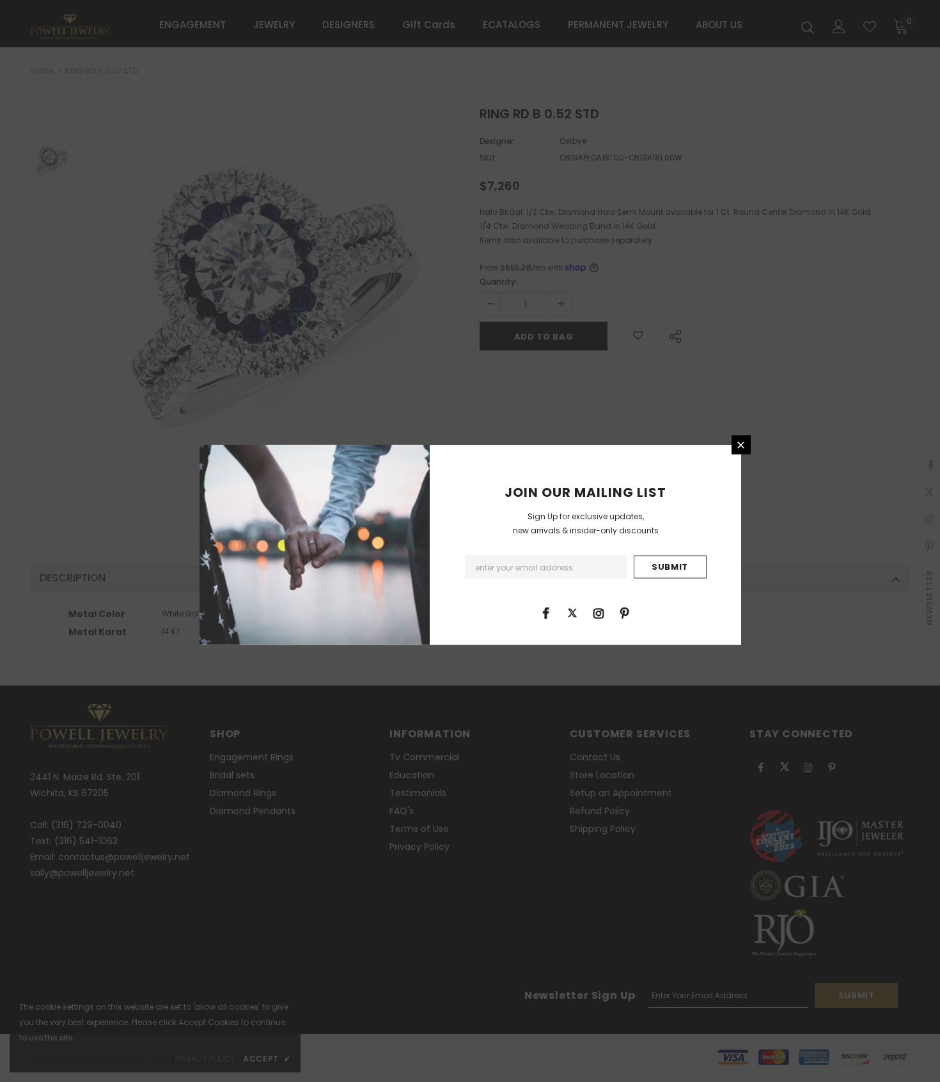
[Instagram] (598, 612)
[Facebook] (546, 612)
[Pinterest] (624, 612)
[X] (572, 612)
